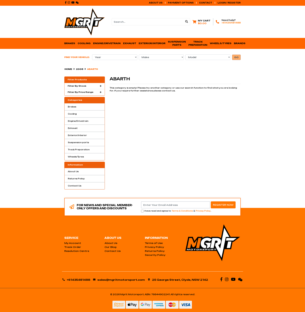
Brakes (72, 107)
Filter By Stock (77, 86)
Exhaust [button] (129, 43)
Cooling (72, 114)
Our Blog (110, 247)
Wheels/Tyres (76, 157)
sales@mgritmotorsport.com (121, 279)
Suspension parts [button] (177, 43)
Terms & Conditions (182, 211)
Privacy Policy (203, 211)
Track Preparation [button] (197, 43)
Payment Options (181, 2)
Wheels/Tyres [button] (220, 43)
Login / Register (229, 2)
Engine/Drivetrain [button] (107, 43)
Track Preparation (79, 149)
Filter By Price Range (80, 92)
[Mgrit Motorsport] (84, 21)
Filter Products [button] (77, 80)
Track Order (72, 247)
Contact (205, 2)
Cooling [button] (84, 43)
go (236, 57)
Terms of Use (154, 243)
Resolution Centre (76, 251)
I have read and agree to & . (177, 211)
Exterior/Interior (77, 135)
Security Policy (155, 255)
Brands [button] (239, 43)
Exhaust (73, 128)
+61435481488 (231, 22)
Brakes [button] (69, 43)
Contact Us (74, 186)
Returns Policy (76, 178)
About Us (156, 2)
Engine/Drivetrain (78, 121)
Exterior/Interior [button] (152, 43)
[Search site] (186, 21)
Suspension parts (78, 142)
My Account (72, 243)
